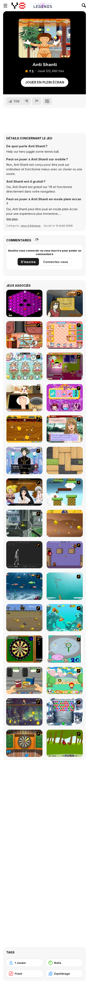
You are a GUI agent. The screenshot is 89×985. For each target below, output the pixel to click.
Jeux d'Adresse (30, 225)
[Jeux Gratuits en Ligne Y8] (18, 5)
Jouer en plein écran (44, 82)
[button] (12, 219)
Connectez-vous (55, 262)
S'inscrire (28, 262)
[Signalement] (36, 101)
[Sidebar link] (5, 5)
